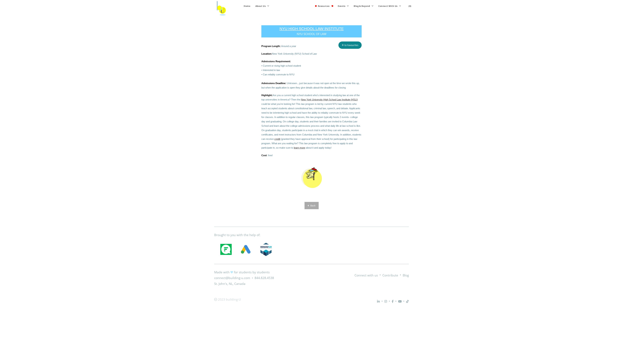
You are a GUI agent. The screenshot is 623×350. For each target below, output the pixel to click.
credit (277, 139)
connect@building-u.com (232, 278)
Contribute (390, 275)
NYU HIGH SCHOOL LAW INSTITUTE (312, 29)
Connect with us (366, 275)
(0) (410, 6)
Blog (406, 275)
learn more (299, 147)
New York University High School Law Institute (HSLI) (329, 99)
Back (312, 205)
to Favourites (351, 45)
